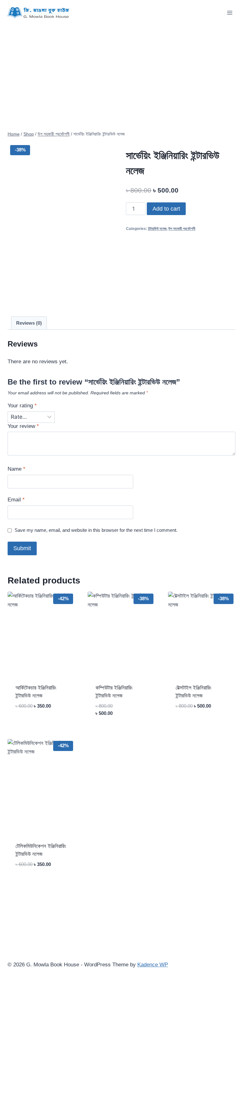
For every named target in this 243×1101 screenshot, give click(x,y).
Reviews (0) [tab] (29, 323)
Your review (23, 426)
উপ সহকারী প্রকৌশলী (181, 228)
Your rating (22, 406)
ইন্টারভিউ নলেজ (157, 228)
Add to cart (166, 209)
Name (16, 469)
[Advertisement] (121, 73)
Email (16, 500)
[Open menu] (229, 12)
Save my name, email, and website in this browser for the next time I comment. (96, 530)
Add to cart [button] (32, 724)
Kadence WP (152, 965)
